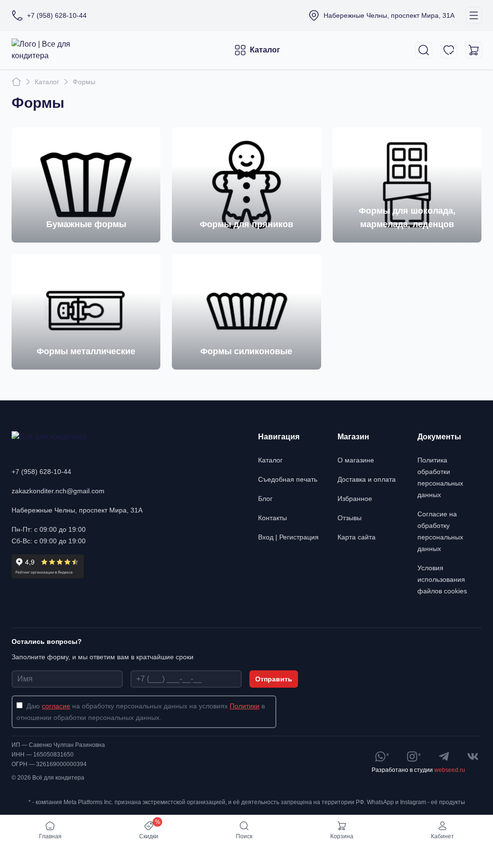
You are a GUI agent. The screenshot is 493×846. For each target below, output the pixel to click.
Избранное (354, 498)
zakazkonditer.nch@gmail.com (58, 491)
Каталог (265, 50)
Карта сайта (356, 537)
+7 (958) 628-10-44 (41, 471)
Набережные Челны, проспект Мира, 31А (77, 510)
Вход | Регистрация (288, 537)
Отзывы (349, 518)
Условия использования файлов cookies (442, 579)
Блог (265, 498)
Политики (244, 706)
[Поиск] (423, 50)
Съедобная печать (287, 479)
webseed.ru (449, 770)
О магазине (355, 460)
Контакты (272, 518)
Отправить (273, 679)
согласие (56, 706)
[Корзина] (473, 50)
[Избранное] (448, 50)
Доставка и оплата (366, 479)
